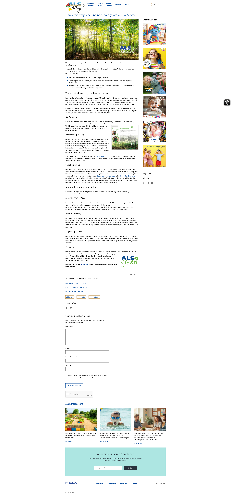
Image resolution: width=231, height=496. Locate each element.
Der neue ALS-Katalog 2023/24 (75, 283)
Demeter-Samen (125, 174)
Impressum (99, 483)
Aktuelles (118, 4)
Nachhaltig (81, 297)
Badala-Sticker (100, 156)
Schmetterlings (109, 176)
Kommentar (70, 327)
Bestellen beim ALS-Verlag (74, 291)
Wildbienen (100, 176)
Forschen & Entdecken (108, 4)
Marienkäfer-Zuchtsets (127, 176)
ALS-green (84, 264)
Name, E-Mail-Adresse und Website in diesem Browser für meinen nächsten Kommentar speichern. (87, 377)
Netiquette (123, 483)
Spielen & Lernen (100, 4)
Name (68, 348)
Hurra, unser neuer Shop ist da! (76, 287)
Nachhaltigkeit (94, 297)
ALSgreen (69, 297)
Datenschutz (112, 483)
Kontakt (134, 483)
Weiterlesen (69, 441)
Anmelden (130, 468)
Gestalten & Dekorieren (90, 4)
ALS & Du (126, 4)
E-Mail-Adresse (71, 357)
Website (68, 365)
